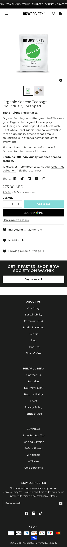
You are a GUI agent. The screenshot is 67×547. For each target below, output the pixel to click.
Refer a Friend (33, 448)
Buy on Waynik (34, 279)
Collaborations (33, 467)
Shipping (7, 192)
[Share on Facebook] (15, 178)
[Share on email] (36, 178)
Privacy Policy (33, 407)
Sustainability (33, 314)
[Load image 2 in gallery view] (39, 91)
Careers (33, 334)
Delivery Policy (33, 387)
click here (39, 151)
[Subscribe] (60, 503)
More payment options (16, 219)
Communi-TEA (33, 321)
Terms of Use (33, 413)
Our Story (33, 308)
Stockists (34, 381)
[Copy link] (43, 178)
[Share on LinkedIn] (29, 178)
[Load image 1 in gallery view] (28, 91)
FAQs (33, 400)
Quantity (8, 198)
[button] (53, 13)
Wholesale (33, 454)
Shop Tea (34, 347)
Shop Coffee (33, 353)
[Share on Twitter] (22, 178)
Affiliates (33, 461)
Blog (34, 340)
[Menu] (6, 13)
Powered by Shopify (45, 542)
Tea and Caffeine (33, 441)
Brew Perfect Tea (34, 435)
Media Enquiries (33, 327)
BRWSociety (26, 542)
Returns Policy (33, 394)
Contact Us (33, 375)
